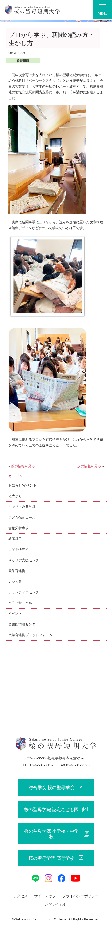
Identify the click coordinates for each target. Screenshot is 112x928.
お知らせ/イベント (22, 485)
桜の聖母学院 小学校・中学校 (51, 834)
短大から (15, 496)
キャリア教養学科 (21, 507)
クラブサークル (20, 603)
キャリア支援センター (25, 560)
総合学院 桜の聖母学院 (51, 787)
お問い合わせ (56, 904)
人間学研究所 (18, 549)
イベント (15, 614)
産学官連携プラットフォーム (30, 635)
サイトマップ (45, 896)
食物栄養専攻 (18, 528)
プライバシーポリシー (80, 896)
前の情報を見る (23, 466)
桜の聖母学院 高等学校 (51, 858)
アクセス (20, 896)
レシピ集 (15, 581)
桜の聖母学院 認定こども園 (51, 809)
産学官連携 (16, 571)
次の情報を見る (89, 466)
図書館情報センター (23, 624)
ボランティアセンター (25, 592)
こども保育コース (21, 517)
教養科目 (15, 539)
